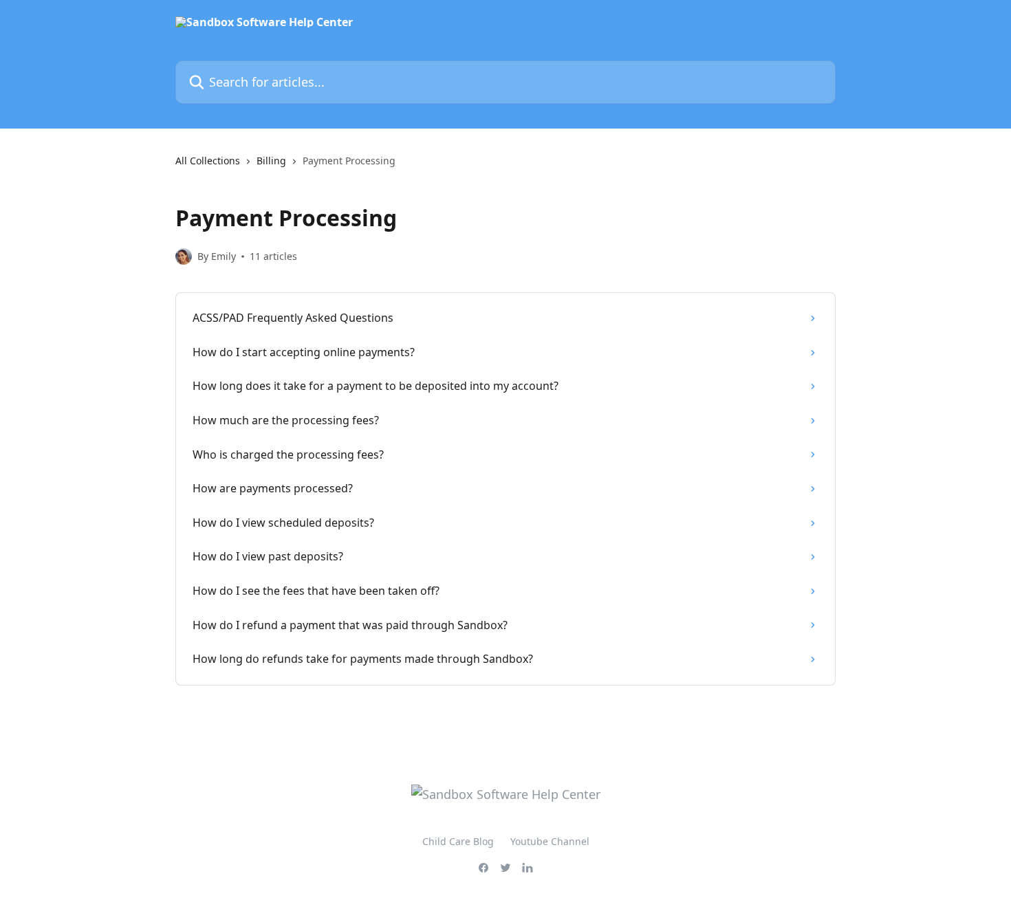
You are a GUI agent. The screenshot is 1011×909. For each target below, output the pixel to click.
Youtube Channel (549, 841)
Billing (271, 160)
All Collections (207, 160)
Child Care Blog (458, 841)
